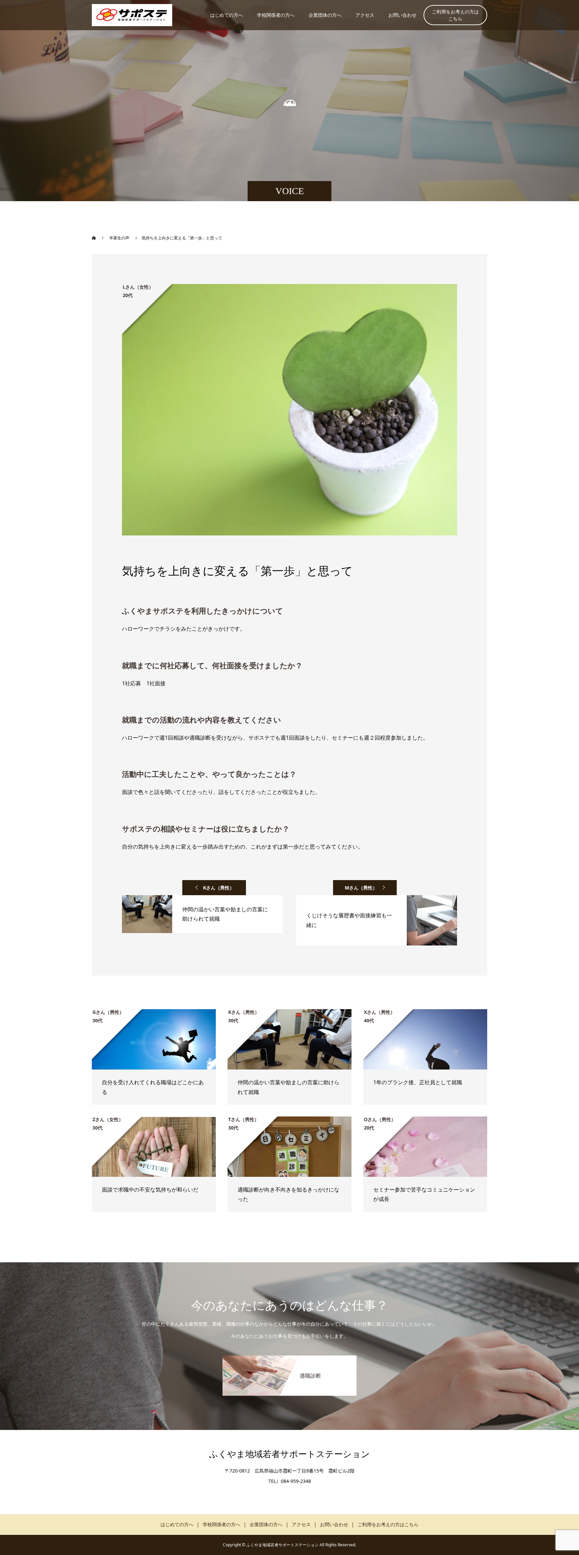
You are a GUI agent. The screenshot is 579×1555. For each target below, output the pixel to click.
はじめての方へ (226, 15)
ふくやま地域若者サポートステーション (289, 1454)
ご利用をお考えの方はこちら (455, 15)
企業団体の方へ (325, 15)
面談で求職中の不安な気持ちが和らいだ (150, 1189)
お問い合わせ (402, 15)
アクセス (365, 15)
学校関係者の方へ (276, 15)
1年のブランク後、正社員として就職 (420, 1082)
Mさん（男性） (361, 887)
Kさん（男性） (218, 887)
